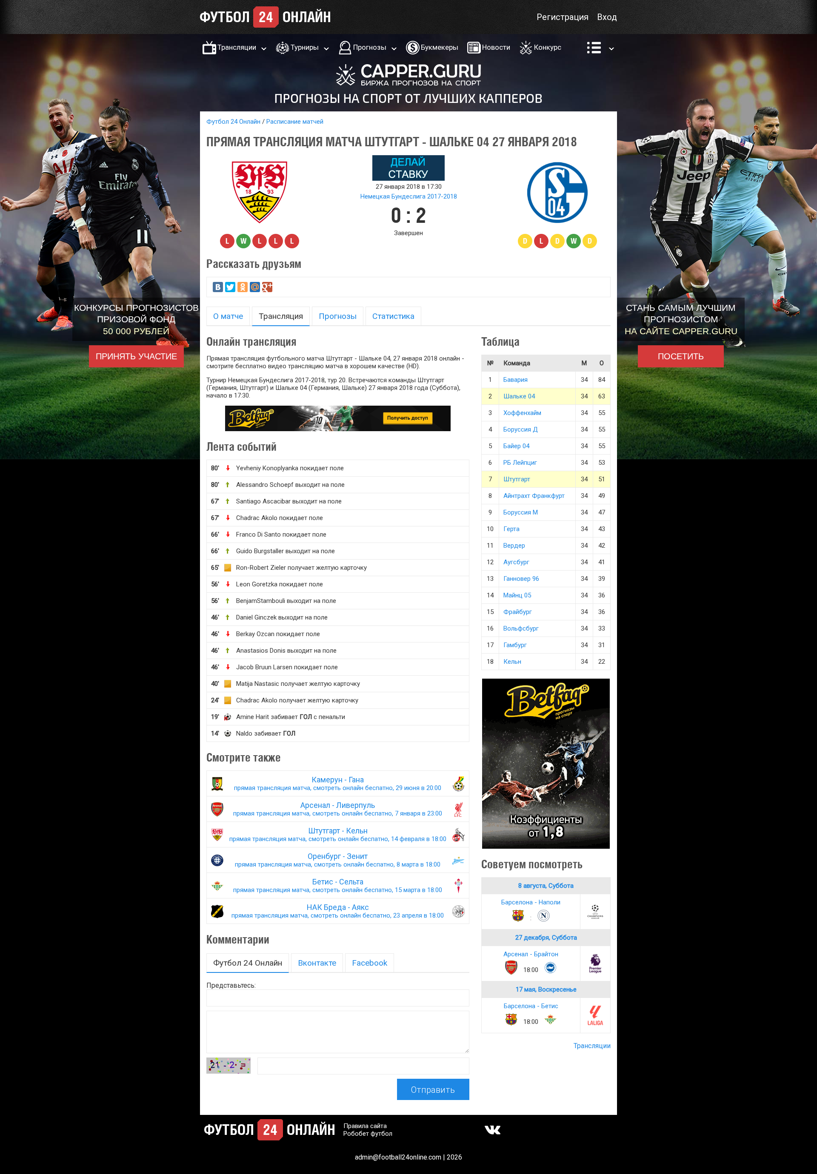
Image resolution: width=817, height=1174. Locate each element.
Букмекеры (439, 47)
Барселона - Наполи (530, 902)
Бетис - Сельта (337, 885)
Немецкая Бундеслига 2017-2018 (408, 196)
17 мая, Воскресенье (546, 989)
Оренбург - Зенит (337, 860)
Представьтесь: (231, 985)
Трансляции (236, 47)
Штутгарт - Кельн (337, 834)
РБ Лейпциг (520, 462)
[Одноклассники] (242, 287)
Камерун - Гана (337, 783)
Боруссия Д (520, 429)
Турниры (305, 47)
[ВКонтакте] (218, 287)
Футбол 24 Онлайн (233, 121)
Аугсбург (516, 562)
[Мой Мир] (255, 287)
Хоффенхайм (522, 413)
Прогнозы (369, 47)
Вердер (514, 545)
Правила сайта (365, 1126)
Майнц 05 (517, 595)
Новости (496, 47)
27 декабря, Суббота (546, 937)
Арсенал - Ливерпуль (337, 809)
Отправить (433, 1090)
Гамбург (515, 645)
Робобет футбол (367, 1133)
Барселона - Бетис (531, 1006)
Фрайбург (517, 612)
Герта (511, 529)
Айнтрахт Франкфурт (534, 496)
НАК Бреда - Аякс (337, 911)
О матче (228, 316)
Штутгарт (516, 479)
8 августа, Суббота (546, 886)
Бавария (515, 380)
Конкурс (547, 47)
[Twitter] (230, 287)
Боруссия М (520, 512)
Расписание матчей (294, 121)
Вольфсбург (521, 628)
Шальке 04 (519, 396)
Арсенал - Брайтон (530, 954)
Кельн (512, 661)
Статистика (393, 316)
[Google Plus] (267, 287)
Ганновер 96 (521, 579)
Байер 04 (516, 446)
